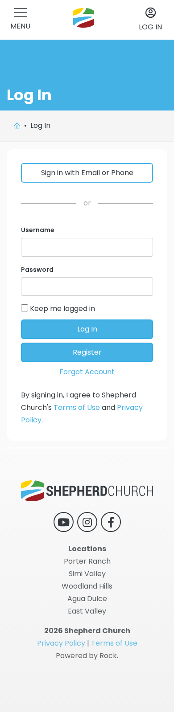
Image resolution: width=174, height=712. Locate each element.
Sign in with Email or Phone (87, 173)
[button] (20, 19)
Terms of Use (77, 407)
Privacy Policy (61, 643)
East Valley (87, 611)
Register (87, 352)
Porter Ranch (87, 561)
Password (37, 269)
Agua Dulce (87, 598)
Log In (87, 329)
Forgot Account (87, 372)
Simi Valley (87, 574)
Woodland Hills (87, 586)
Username (37, 229)
